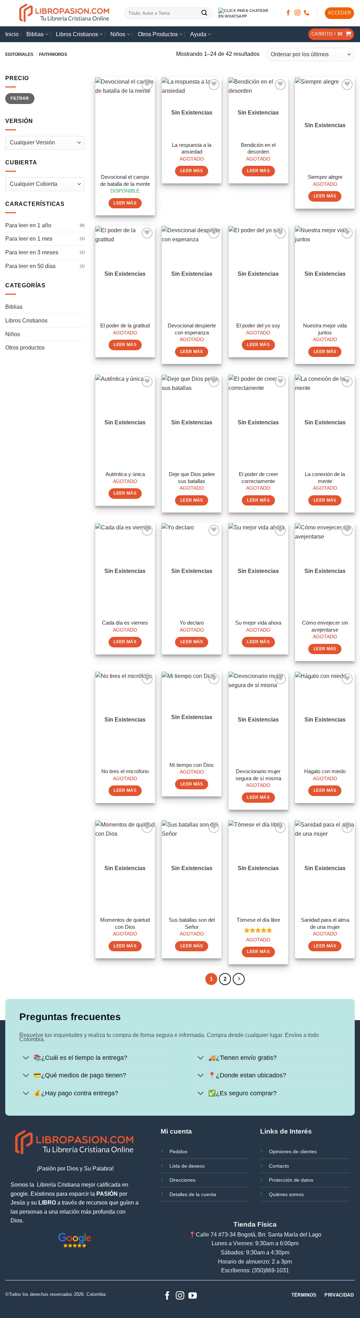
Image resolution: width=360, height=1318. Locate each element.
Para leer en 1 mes (28, 239)
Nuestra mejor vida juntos (325, 328)
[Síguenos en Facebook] (288, 13)
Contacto (279, 1166)
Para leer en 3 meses (31, 252)
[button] (339, 13)
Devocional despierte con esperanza (192, 328)
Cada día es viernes (125, 623)
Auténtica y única (125, 474)
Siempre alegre (325, 177)
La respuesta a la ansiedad (191, 148)
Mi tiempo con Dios (191, 765)
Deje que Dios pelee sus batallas (192, 477)
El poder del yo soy (258, 325)
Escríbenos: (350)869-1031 (255, 1270)
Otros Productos (158, 34)
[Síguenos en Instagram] (297, 13)
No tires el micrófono (125, 771)
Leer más (125, 203)
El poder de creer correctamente (258, 477)
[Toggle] (26, 1058)
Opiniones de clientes (293, 1151)
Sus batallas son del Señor (192, 923)
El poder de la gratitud (125, 325)
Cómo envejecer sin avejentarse (325, 626)
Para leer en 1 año (28, 225)
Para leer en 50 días (30, 266)
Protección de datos (291, 1180)
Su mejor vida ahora (258, 623)
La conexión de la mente (325, 477)
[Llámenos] (306, 13)
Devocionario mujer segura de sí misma (258, 774)
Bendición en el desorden (258, 148)
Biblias (35, 34)
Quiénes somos (286, 1194)
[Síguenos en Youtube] (192, 1296)
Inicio (12, 34)
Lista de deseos (187, 1166)
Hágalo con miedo (325, 771)
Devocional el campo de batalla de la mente (125, 180)
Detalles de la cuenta (192, 1194)
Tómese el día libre (258, 920)
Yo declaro (192, 623)
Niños (117, 34)
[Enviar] (205, 13)
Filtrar (20, 98)
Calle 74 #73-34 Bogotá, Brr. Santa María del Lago (258, 1235)
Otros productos (25, 348)
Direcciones (182, 1180)
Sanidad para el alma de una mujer (325, 923)
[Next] (239, 979)
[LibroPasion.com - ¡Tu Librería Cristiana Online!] (65, 13)
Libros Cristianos (77, 34)
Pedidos (178, 1151)
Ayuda (198, 34)
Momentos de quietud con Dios (125, 923)
